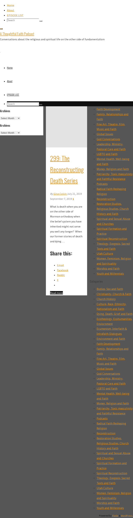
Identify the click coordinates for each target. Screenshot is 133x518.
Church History (106, 299)
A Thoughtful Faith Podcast (17, 33)
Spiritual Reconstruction (112, 238)
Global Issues (105, 134)
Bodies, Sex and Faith (110, 289)
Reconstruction (106, 199)
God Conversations (108, 139)
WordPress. (127, 515)
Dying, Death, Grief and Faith (114, 314)
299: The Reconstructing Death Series (67, 169)
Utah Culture (105, 253)
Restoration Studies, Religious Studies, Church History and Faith (113, 209)
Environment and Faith (111, 338)
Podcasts (102, 184)
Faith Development (108, 109)
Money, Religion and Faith (113, 169)
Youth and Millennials (110, 273)
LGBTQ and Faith (107, 154)
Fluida (115, 515)
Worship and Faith (108, 268)
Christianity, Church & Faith (114, 294)
